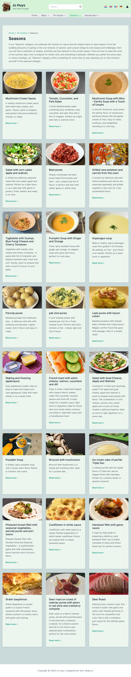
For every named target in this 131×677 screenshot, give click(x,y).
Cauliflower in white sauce (65, 524)
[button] (48, 15)
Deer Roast (99, 599)
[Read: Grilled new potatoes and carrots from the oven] (108, 154)
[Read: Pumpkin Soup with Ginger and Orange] (65, 222)
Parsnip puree (14, 313)
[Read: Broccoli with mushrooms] (65, 444)
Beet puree (55, 169)
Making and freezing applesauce (18, 380)
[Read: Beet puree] (65, 154)
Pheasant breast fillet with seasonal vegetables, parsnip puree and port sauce (21, 529)
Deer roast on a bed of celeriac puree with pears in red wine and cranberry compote (64, 604)
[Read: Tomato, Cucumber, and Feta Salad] (65, 82)
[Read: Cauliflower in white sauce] (65, 509)
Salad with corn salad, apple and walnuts (19, 171)
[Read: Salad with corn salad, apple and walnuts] (22, 154)
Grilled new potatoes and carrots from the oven (107, 171)
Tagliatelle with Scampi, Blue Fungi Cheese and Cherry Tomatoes (20, 241)
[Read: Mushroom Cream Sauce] (22, 82)
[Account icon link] (127, 7)
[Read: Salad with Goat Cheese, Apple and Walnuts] (108, 362)
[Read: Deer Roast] (108, 583)
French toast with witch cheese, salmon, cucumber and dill (65, 381)
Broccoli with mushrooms (64, 459)
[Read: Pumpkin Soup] (22, 444)
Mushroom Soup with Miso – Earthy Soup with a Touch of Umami (108, 101)
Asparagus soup (102, 238)
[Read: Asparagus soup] (108, 222)
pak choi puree (58, 313)
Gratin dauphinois (16, 599)
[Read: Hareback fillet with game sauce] (108, 509)
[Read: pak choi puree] (65, 297)
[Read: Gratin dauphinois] (22, 583)
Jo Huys (18, 5)
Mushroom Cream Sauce (21, 98)
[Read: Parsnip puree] (22, 297)
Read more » (12, 123)
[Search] (80, 6)
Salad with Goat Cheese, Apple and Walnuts (107, 380)
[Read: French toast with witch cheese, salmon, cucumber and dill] (65, 362)
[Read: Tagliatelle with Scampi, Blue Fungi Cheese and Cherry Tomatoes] (22, 222)
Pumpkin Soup (14, 459)
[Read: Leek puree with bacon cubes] (108, 297)
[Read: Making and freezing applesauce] (22, 362)
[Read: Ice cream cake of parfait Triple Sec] (108, 444)
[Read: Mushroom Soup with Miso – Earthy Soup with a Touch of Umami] (108, 82)
